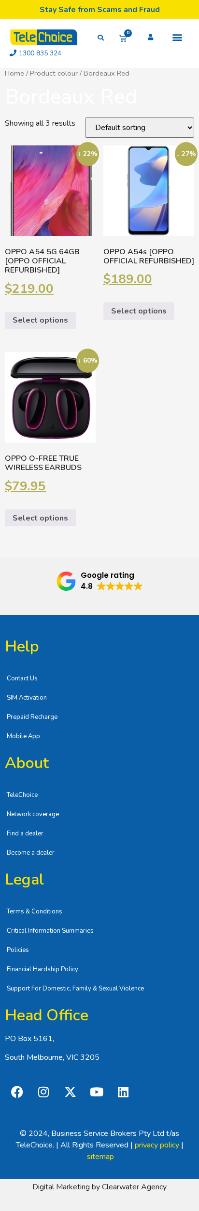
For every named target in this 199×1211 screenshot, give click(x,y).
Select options (40, 320)
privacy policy (157, 1145)
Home (14, 73)
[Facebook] (17, 1092)
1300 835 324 (40, 53)
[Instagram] (43, 1092)
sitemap (100, 1156)
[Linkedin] (123, 1092)
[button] (177, 37)
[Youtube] (97, 1092)
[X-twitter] (70, 1092)
